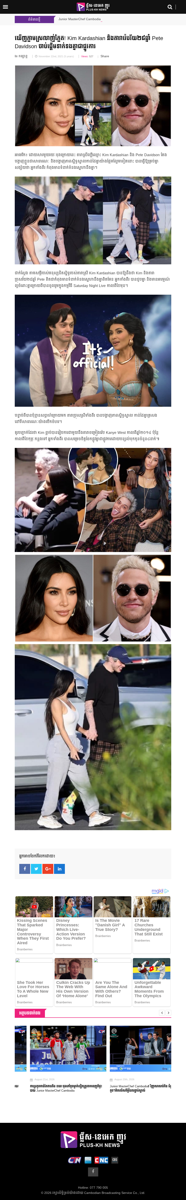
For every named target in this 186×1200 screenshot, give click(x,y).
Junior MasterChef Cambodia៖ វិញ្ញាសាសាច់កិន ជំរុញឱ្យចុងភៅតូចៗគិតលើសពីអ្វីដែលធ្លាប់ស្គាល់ (132, 1089)
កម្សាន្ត (23, 56)
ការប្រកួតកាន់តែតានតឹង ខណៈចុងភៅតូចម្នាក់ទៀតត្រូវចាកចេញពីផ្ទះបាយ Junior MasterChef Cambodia (51, 1089)
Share (104, 56)
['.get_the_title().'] (53, 1049)
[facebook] (93, 1171)
